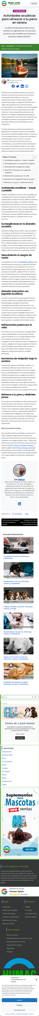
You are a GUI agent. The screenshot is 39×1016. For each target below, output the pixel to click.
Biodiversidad (7, 755)
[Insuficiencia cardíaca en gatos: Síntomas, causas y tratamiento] (18, 664)
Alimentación (7, 752)
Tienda (27, 907)
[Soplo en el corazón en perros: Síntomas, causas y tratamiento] (18, 639)
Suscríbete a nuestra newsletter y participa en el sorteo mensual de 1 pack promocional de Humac (20, 728)
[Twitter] (17, 86)
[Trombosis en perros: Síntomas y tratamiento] (18, 538)
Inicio (3, 46)
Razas (4, 775)
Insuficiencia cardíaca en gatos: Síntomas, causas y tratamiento (16, 683)
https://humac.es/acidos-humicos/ (21, 445)
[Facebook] (13, 86)
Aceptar (19, 1000)
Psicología (6, 771)
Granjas (5, 768)
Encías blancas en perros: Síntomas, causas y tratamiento (18, 633)
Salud (4, 778)
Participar (20, 738)
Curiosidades (19, 11)
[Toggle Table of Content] (33, 157)
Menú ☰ (34, 3)
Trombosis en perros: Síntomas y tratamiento (17, 557)
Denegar (19, 1005)
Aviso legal (30, 1013)
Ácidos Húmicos (12, 935)
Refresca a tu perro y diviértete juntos (18, 182)
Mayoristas (10, 948)
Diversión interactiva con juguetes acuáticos (18, 171)
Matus (12, 82)
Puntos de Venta (30, 913)
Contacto (10, 952)
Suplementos (7, 781)
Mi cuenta (28, 910)
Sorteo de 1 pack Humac (20, 723)
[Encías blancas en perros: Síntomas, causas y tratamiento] (18, 614)
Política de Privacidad (21, 1013)
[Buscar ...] (35, 697)
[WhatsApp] (26, 86)
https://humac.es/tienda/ (26, 448)
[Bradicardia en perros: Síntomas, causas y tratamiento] (18, 563)
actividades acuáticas (26, 262)
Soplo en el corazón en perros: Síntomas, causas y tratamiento (16, 658)
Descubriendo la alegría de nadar (17, 167)
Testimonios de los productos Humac (19, 938)
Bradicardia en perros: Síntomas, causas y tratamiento (16, 582)
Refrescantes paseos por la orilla (17, 176)
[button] (36, 980)
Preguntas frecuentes (14, 945)
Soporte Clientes (31, 917)
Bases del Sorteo (8, 924)
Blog (27, 514)
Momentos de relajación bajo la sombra (19, 179)
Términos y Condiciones (10, 917)
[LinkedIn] (22, 86)
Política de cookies (10, 1013)
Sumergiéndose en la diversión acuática (20, 163)
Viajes (4, 785)
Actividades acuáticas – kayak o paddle (19, 160)
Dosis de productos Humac (16, 942)
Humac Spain (20, 734)
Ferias (4, 765)
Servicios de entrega (9, 920)
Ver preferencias (19, 1010)
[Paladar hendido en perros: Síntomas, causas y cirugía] (18, 588)
